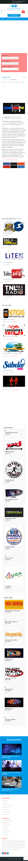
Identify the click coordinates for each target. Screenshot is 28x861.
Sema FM (5, 800)
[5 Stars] (8, 79)
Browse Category (5, 61)
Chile (13, 372)
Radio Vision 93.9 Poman (8, 336)
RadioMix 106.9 (6, 319)
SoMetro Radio (6, 809)
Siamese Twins (6, 387)
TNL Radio (5, 296)
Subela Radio (5, 370)
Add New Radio (14, 15)
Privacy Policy (5, 834)
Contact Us (5, 829)
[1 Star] (2, 79)
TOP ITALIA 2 (5, 814)
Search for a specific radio (7, 66)
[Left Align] (23, 12)
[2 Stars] (4, 79)
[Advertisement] (14, 36)
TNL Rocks (5, 245)
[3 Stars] (5, 79)
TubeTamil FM (6, 279)
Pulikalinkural (5, 233)
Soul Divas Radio (6, 812)
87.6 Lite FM (5, 262)
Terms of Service (6, 832)
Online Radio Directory (20, 1)
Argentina (15, 321)
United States (14, 355)
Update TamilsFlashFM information (10, 159)
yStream (5, 802)
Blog (14, 1)
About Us (5, 827)
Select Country (5, 55)
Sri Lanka (9, 19)
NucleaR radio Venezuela (8, 805)
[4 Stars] (7, 79)
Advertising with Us (7, 825)
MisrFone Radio (6, 807)
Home (3, 19)
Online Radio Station (17, 2)
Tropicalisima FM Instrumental (9, 353)
